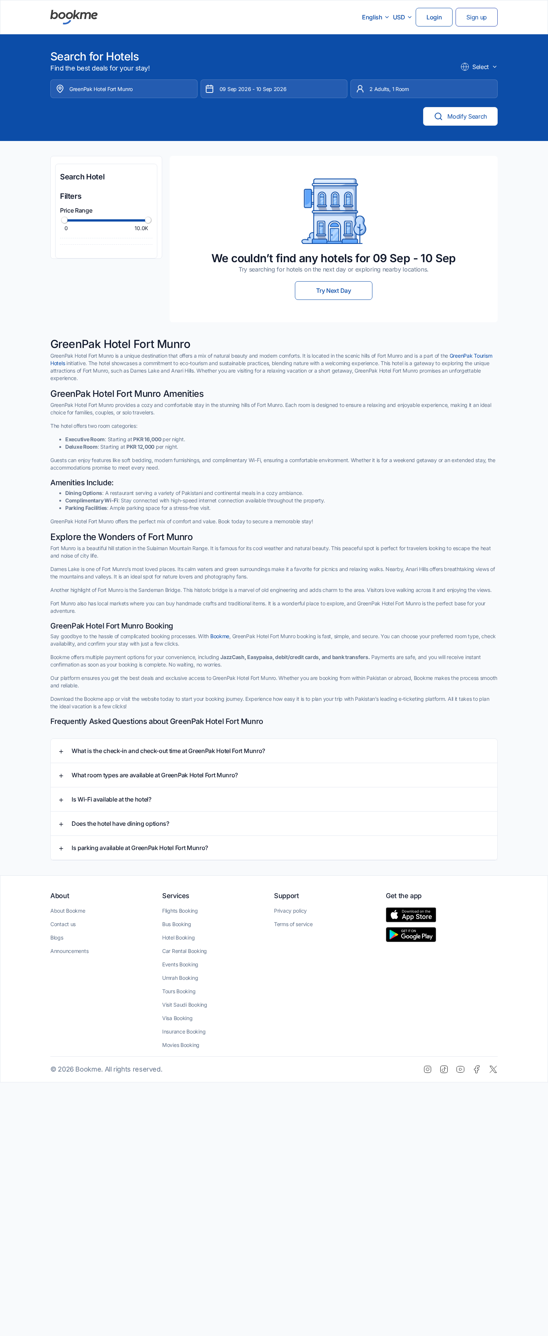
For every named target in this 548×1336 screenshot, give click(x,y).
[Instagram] (427, 1069)
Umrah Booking (180, 978)
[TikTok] (444, 1069)
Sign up (476, 17)
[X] (493, 1069)
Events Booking (180, 964)
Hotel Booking (178, 937)
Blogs (56, 937)
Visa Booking (177, 1018)
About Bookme (67, 910)
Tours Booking (178, 991)
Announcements (69, 951)
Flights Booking (180, 910)
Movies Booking (180, 1045)
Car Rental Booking (184, 951)
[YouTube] (460, 1069)
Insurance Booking (183, 1031)
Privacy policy (290, 910)
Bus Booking (176, 924)
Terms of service (293, 924)
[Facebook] (476, 1069)
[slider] (64, 220)
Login (434, 17)
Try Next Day (333, 290)
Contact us (63, 924)
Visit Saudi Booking (184, 1004)
